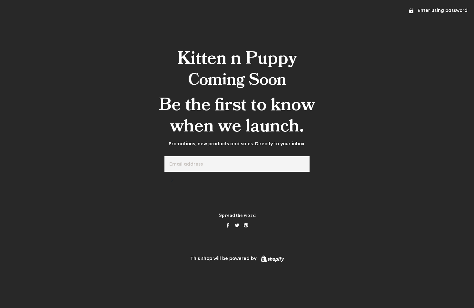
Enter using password (442, 10)
